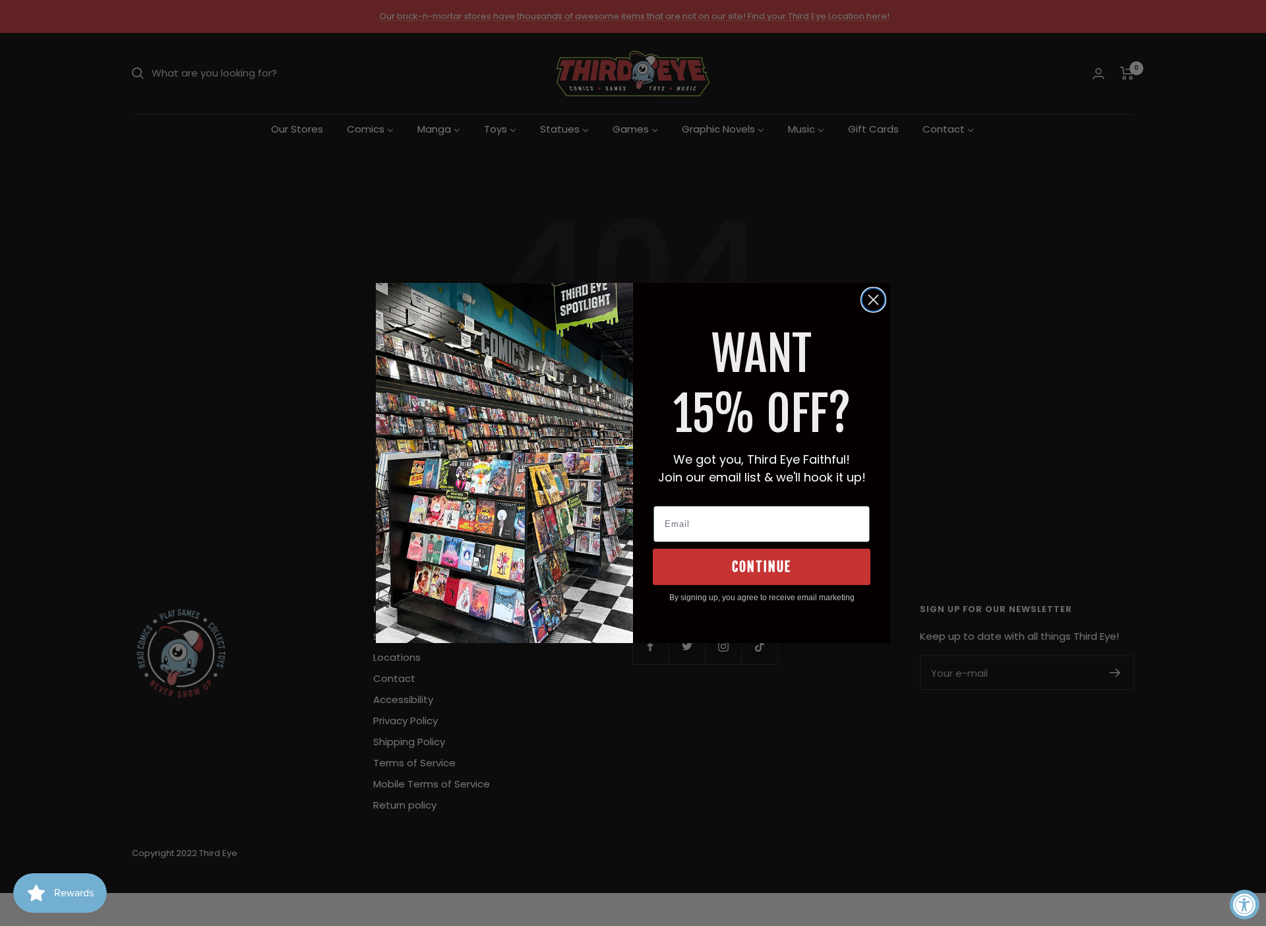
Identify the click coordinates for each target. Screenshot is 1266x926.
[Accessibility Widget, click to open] (1244, 904)
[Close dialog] (873, 299)
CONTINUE (761, 567)
